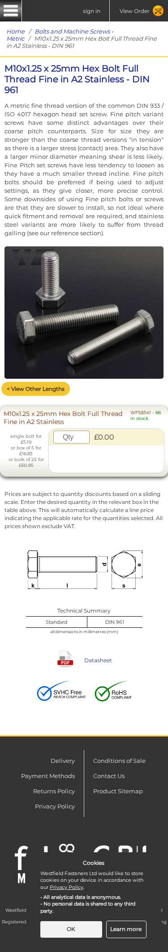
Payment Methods (48, 775)
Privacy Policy (55, 806)
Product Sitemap (118, 791)
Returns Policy (54, 791)
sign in (91, 11)
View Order (135, 11)
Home (15, 31)
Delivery (63, 760)
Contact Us (109, 775)
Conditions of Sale (119, 760)
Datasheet (98, 660)
